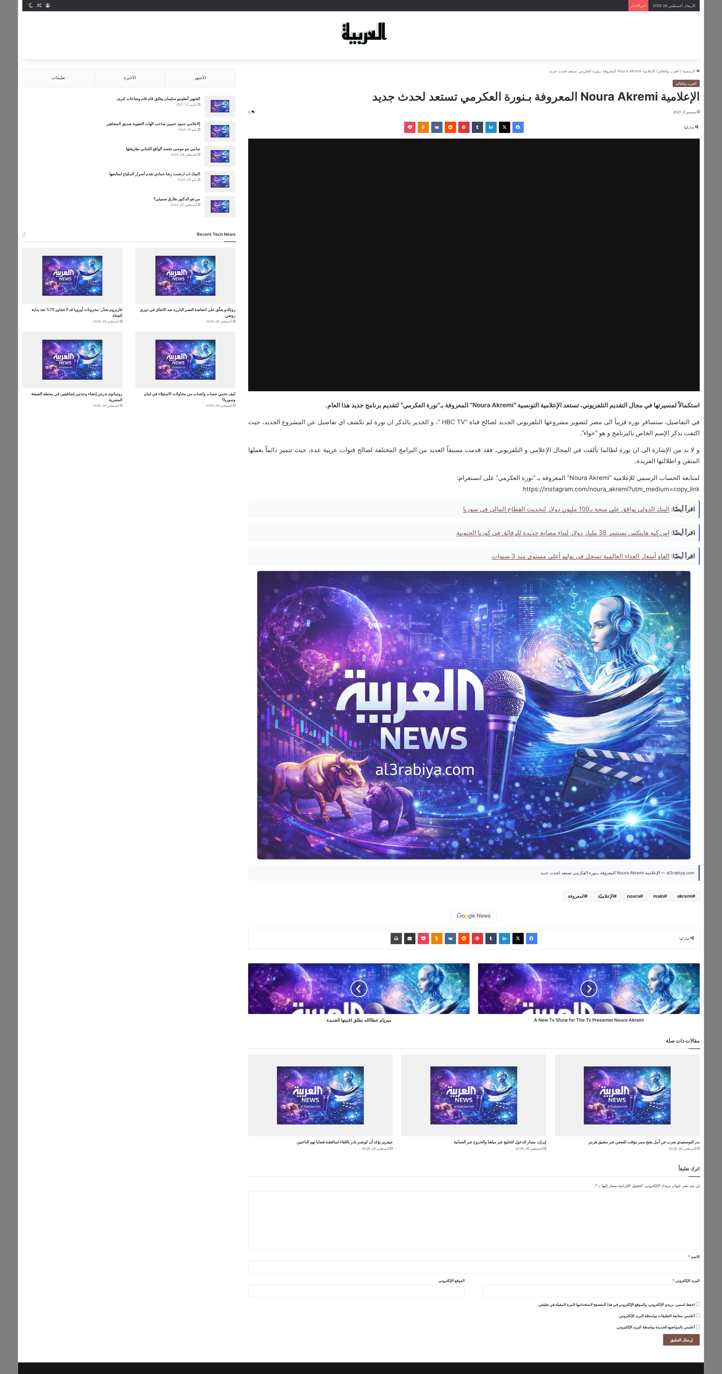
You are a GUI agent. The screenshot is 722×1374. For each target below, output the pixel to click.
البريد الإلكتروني (686, 1280)
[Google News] (474, 916)
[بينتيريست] (464, 127)
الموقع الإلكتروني (452, 1280)
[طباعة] (396, 938)
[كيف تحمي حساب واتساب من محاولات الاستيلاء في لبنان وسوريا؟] (185, 360)
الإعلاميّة (606, 896)
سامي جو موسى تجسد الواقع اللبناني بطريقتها (163, 148)
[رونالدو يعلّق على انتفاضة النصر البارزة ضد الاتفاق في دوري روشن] (185, 276)
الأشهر (200, 77)
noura (633, 896)
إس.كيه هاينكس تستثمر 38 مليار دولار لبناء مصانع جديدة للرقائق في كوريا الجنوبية (563, 532)
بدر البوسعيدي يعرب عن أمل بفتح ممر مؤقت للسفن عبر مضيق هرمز (644, 1141)
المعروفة (576, 896)
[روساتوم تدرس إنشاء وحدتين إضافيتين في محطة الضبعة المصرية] (72, 360)
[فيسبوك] (518, 127)
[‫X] (504, 127)
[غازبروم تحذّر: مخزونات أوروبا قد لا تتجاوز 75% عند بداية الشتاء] (72, 276)
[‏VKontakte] (437, 127)
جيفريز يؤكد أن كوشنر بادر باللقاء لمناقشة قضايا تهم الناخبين (345, 1141)
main (658, 896)
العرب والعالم (668, 71)
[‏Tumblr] (477, 127)
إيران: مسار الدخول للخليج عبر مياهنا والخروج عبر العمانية (500, 1141)
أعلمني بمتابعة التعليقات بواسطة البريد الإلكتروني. (656, 1315)
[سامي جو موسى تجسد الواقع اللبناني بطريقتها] (219, 156)
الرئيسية (689, 71)
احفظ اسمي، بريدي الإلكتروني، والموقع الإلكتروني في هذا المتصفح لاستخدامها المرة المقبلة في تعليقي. (616, 1304)
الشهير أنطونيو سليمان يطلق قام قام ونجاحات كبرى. (158, 98)
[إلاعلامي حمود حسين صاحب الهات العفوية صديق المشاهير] (219, 131)
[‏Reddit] (450, 127)
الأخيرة (130, 77)
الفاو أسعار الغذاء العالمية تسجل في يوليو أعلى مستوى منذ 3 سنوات (581, 556)
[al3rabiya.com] (361, 35)
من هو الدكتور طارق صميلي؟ (176, 198)
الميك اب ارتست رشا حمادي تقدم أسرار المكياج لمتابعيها (154, 173)
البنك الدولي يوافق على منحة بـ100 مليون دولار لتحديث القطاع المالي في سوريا (566, 509)
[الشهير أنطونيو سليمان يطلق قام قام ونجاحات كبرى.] (219, 106)
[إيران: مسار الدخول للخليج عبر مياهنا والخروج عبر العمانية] (473, 1095)
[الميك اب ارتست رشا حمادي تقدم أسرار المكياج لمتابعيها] (219, 181)
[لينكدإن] (491, 127)
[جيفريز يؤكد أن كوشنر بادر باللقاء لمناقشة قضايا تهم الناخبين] (320, 1095)
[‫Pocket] (409, 127)
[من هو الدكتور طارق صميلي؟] (219, 206)
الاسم (694, 1256)
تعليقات (58, 77)
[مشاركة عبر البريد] (409, 938)
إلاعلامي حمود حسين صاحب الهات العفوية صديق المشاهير (153, 123)
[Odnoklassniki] (423, 127)
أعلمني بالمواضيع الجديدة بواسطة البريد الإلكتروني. (655, 1327)
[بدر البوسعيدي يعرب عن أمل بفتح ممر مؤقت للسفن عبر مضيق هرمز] (627, 1095)
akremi (684, 896)
